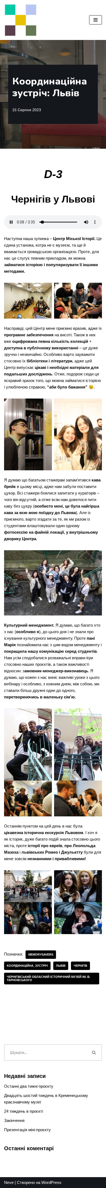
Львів (61, 965)
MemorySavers (40, 954)
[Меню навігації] (95, 19)
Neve (9, 1182)
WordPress (51, 1182)
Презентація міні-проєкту (27, 1129)
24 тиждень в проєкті (23, 1111)
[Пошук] (94, 1052)
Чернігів (80, 965)
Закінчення (14, 1120)
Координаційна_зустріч (27, 965)
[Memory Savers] (20, 20)
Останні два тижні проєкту (28, 1086)
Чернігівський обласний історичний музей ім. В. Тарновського (48, 978)
